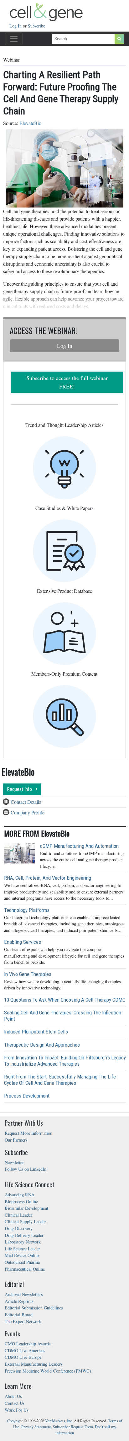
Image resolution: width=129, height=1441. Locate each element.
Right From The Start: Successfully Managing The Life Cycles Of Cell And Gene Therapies (60, 1079)
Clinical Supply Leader (25, 1221)
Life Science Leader (22, 1249)
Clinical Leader (18, 1215)
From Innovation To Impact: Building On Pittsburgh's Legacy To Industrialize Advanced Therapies (65, 1060)
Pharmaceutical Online (25, 1269)
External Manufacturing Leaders (34, 1364)
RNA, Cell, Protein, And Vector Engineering (47, 878)
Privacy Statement (36, 1426)
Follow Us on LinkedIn (25, 1169)
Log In (16, 26)
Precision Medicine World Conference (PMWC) (48, 1371)
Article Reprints (19, 1301)
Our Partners (16, 1140)
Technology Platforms (26, 910)
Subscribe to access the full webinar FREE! (67, 382)
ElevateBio (30, 123)
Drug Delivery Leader (24, 1235)
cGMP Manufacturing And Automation (79, 846)
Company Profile (27, 812)
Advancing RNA (19, 1195)
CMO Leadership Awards (28, 1344)
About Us (13, 1396)
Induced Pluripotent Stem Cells (36, 1031)
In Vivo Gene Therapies (27, 974)
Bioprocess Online (21, 1201)
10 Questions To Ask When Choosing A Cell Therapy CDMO (65, 1000)
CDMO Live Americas (25, 1350)
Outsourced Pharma (22, 1262)
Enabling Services (22, 942)
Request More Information (28, 1133)
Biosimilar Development (26, 1208)
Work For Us (16, 1410)
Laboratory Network (23, 1242)
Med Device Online (22, 1255)
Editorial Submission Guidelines (34, 1308)
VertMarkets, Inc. (59, 1420)
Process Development (26, 1096)
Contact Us (15, 1403)
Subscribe (36, 26)
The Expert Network (23, 1321)
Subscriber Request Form (73, 1426)
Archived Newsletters (24, 1294)
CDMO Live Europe (23, 1357)
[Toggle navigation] (14, 39)
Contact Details (26, 801)
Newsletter (14, 1162)
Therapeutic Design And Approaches (42, 1045)
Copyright (15, 1420)
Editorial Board (19, 1315)
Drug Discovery (19, 1228)
